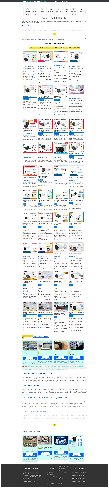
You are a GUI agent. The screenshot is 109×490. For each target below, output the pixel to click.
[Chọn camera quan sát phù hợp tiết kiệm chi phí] (85, 11)
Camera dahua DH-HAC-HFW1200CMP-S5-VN (43, 63)
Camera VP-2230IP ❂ (42, 254)
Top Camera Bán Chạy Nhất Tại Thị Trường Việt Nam (61, 448)
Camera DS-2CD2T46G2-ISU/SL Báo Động (37, 367)
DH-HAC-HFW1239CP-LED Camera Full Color (76, 254)
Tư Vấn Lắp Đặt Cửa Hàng (30, 449)
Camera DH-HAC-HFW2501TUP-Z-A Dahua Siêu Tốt (30, 313)
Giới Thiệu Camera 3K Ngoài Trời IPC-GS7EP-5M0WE (75, 353)
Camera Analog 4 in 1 (27, 50)
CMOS (56, 47)
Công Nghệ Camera (71, 4)
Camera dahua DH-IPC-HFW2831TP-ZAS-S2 (74, 95)
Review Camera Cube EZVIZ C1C (39, 369)
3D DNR (78, 47)
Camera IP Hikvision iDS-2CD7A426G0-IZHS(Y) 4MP (59, 178)
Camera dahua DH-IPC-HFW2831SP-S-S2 (59, 254)
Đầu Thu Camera (61, 4)
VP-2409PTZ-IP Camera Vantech (76, 200)
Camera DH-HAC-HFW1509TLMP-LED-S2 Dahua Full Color (60, 314)
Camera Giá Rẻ (43, 1)
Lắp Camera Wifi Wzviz (64, 466)
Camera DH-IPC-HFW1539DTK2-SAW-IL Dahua (60, 131)
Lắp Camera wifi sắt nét (52, 480)
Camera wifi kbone (63, 472)
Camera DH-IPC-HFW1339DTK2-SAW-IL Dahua (44, 131)
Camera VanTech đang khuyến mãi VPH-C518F (67, 366)
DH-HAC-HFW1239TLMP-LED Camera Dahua (28, 282)
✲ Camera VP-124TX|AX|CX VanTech (59, 224)
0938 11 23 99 (30, 1)
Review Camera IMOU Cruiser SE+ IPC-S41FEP (44, 353)
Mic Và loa (31, 47)
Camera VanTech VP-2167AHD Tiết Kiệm (75, 224)
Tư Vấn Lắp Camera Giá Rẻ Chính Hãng (45, 448)
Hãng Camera (44, 4)
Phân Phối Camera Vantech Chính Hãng (53, 367)
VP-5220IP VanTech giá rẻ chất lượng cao (29, 178)
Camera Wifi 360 (51, 474)
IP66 (75, 47)
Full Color (49, 47)
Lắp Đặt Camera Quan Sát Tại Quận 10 (30, 353)
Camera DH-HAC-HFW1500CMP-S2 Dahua (76, 313)
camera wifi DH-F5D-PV (28, 96)
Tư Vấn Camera (80, 4)
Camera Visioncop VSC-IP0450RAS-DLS (28, 224)
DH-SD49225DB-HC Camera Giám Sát (35, 366)
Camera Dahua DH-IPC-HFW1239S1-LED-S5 (59, 282)
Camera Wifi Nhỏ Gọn (52, 472)
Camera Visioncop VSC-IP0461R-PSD (45, 224)
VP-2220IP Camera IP (27, 254)
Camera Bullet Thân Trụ (54, 43)
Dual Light (36, 47)
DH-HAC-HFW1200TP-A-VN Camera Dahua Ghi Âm (43, 97)
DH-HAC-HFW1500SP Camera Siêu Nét (45, 282)
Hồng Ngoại (44, 47)
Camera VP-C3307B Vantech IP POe (44, 201)
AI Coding (71, 47)
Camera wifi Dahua (63, 474)
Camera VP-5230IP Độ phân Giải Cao (76, 178)
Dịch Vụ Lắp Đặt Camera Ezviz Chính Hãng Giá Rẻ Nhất (56, 369)
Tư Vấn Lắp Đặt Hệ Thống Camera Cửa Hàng (70, 367)
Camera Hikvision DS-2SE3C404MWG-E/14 (27, 131)
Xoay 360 (60, 47)
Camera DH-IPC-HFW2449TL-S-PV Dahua (76, 131)
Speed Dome (65, 47)
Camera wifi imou (63, 470)
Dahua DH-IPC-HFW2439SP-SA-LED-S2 (75, 282)
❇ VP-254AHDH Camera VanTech (61, 63)
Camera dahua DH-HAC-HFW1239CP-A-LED (43, 177)
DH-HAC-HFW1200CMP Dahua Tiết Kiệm (30, 63)
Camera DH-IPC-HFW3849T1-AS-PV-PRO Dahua (45, 154)
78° (40, 47)
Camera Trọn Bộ (52, 4)
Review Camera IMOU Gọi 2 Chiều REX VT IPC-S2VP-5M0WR (61, 353)
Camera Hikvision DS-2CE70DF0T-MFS (76, 63)
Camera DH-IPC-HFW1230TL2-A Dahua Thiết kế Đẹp (60, 97)
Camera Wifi (36, 4)
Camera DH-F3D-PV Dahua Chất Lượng (76, 154)
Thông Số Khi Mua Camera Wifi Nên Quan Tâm (76, 449)
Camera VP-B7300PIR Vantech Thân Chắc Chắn (29, 201)
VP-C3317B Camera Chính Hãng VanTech (60, 201)
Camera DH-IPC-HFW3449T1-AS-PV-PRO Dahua (29, 154)
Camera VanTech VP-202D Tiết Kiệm (50, 366)
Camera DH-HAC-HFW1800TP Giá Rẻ (45, 313)
